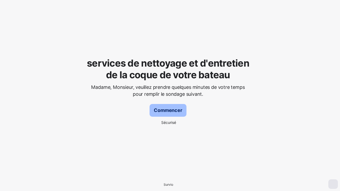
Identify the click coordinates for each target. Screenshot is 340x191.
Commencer (168, 110)
